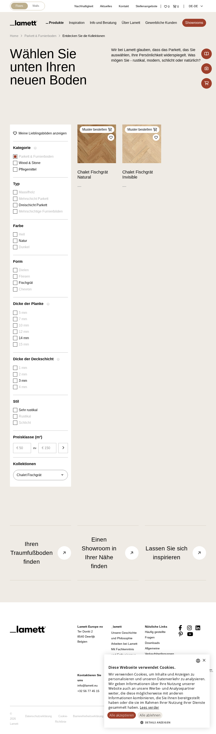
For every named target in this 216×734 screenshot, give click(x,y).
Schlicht (25, 422)
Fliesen (24, 276)
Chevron (25, 289)
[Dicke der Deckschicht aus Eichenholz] (58, 360)
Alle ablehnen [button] (150, 715)
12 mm (24, 331)
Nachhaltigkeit (83, 6)
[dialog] (157, 691)
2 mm (23, 374)
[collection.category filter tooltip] (35, 148)
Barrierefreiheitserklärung (88, 716)
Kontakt (124, 6)
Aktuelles (106, 6)
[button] (156, 722)
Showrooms (194, 22)
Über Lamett (131, 22)
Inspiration (77, 22)
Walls (35, 5)
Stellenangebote (146, 6)
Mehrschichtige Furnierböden (41, 211)
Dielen (24, 270)
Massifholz (27, 192)
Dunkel (24, 247)
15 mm (24, 344)
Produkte (56, 22)
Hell (22, 234)
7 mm (23, 319)
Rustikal (25, 416)
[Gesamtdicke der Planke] (48, 304)
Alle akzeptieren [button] (121, 715)
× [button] (203, 660)
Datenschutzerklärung (38, 716)
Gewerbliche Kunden (161, 22)
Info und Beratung (103, 22)
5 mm (23, 312)
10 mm (24, 325)
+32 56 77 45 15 (88, 691)
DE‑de (194, 6)
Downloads (152, 643)
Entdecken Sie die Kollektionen (83, 36)
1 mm (23, 368)
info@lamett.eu (87, 685)
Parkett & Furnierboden (40, 36)
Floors (19, 5)
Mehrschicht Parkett (33, 198)
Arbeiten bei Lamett (124, 643)
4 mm (23, 387)
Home (14, 36)
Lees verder (149, 707)
